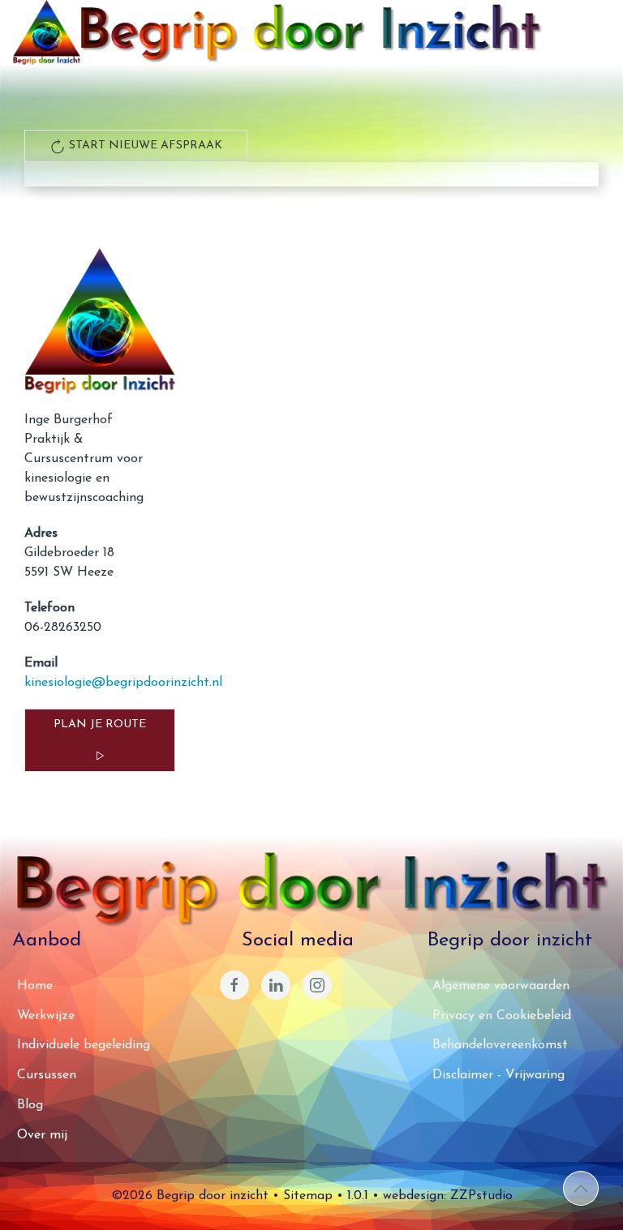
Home (35, 985)
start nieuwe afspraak (144, 145)
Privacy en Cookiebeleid (501, 1015)
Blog (30, 1105)
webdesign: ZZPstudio (448, 1195)
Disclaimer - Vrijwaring (498, 1075)
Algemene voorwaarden (500, 985)
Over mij (42, 1135)
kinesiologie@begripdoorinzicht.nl (123, 682)
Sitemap (308, 1195)
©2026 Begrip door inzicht (190, 1195)
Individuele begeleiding (83, 1045)
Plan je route (100, 724)
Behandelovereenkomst (500, 1045)
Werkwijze (46, 1015)
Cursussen (46, 1075)
